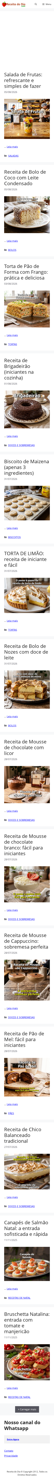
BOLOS (12, 250)
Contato (8, 1450)
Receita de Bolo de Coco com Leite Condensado (25, 178)
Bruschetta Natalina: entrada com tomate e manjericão (27, 1323)
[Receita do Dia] (13, 4)
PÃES (11, 1113)
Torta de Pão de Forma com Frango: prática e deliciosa (26, 272)
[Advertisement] (27, 43)
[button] (36, 4)
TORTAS (12, 344)
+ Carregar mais (27, 1409)
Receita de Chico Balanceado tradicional (22, 1135)
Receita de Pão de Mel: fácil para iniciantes (24, 1039)
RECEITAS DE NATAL (19, 1297)
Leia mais (12, 146)
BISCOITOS (14, 537)
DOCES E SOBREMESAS (21, 445)
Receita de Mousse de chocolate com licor (25, 747)
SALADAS (13, 155)
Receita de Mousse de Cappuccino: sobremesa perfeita (26, 941)
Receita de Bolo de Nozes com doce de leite (26, 652)
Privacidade (11, 1455)
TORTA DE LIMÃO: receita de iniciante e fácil (25, 559)
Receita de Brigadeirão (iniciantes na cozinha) (19, 369)
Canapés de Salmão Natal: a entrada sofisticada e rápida (26, 1228)
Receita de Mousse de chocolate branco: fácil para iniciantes (25, 845)
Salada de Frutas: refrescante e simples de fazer (23, 80)
